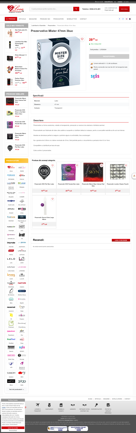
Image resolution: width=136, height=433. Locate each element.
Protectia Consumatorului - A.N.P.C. (68, 420)
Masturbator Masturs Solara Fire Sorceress (21, 68)
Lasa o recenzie (121, 240)
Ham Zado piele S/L (21, 30)
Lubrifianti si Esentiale (38, 25)
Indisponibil (109, 56)
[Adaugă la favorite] (82, 39)
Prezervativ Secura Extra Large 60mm (44, 218)
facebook (119, 19)
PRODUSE (11, 19)
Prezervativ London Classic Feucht (117, 184)
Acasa (90, 399)
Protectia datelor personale (108, 411)
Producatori (58, 19)
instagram (126, 19)
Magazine (33, 19)
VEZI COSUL (124, 9)
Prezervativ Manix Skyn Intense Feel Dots (93, 185)
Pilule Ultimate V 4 (20, 55)
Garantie (73, 409)
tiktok (130, 19)
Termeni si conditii (61, 410)
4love (62, 418)
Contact (83, 19)
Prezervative (51, 25)
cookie (4, 407)
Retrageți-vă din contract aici (84, 410)
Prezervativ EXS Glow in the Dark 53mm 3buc (20, 112)
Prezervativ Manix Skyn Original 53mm (20, 135)
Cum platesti (49, 409)
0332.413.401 (95, 9)
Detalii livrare (117, 399)
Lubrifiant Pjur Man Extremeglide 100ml (21, 43)
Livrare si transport (37, 410)
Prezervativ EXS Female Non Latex (68, 184)
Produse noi (45, 19)
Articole (22, 19)
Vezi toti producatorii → (16, 389)
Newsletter (72, 19)
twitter (123, 19)
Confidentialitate (96, 409)
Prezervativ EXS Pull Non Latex (44, 184)
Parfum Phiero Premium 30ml (19, 79)
